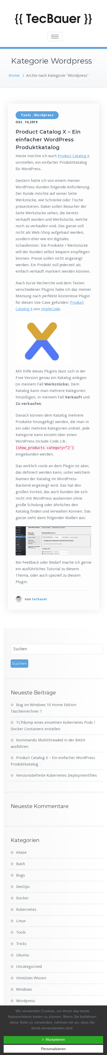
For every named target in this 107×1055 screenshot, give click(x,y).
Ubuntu (22, 955)
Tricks (21, 943)
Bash (20, 863)
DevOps (23, 886)
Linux (21, 921)
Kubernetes (26, 909)
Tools (26, 115)
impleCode (50, 309)
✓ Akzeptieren (53, 1039)
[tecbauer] (19, 599)
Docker (22, 898)
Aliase (21, 852)
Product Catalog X (73, 156)
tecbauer (39, 599)
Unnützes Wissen (31, 978)
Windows (24, 989)
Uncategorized (29, 966)
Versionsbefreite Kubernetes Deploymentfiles (56, 775)
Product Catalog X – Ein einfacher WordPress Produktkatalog (48, 139)
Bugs (20, 875)
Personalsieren (53, 1049)
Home (14, 75)
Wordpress (44, 115)
